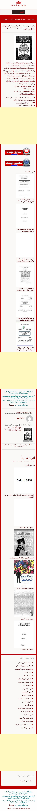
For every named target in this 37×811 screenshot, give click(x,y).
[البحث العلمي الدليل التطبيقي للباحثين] (24, 542)
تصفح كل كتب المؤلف (11, 425)
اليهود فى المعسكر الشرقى (18, 444)
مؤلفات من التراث (26, 721)
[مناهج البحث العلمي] (24, 634)
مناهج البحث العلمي (27, 649)
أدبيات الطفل (28, 676)
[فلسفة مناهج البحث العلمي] (24, 573)
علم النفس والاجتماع (25, 718)
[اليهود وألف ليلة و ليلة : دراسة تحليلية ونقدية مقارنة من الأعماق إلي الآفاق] (24, 48)
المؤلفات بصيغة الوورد (25, 708)
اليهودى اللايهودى (18, 446)
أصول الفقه (28, 672)
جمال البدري (21, 105)
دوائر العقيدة (28, 715)
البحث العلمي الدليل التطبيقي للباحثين (21, 558)
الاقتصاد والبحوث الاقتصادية (23, 669)
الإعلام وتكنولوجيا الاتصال (24, 666)
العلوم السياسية (16, 26)
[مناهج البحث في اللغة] (24, 512)
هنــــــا (11, 405)
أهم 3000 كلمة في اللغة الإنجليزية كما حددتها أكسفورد (19, 496)
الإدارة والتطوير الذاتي (25, 663)
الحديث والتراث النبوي (25, 682)
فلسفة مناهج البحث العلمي (25, 588)
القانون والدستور (27, 695)
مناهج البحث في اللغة (26, 527)
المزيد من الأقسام (26, 728)
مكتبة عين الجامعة (29, 26)
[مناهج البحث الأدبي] (24, 603)
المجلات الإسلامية (26, 711)
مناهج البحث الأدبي (27, 619)
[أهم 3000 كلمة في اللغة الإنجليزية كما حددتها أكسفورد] (24, 480)
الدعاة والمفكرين (26, 685)
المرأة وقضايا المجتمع (25, 698)
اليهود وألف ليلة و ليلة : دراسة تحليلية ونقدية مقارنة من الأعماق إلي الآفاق (12, 429)
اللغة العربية (28, 705)
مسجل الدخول (23, 461)
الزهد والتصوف (27, 689)
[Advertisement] (18, 125)
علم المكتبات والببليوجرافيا (23, 724)
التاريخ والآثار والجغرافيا (25, 679)
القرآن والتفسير (27, 702)
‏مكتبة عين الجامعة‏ (26, 781)
